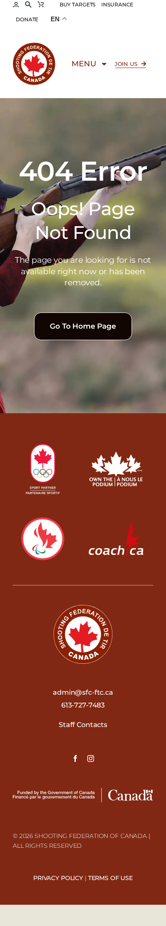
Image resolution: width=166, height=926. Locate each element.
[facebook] (75, 758)
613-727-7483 (83, 705)
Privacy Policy (58, 878)
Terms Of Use (110, 878)
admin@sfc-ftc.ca (83, 692)
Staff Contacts (83, 725)
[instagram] (90, 758)
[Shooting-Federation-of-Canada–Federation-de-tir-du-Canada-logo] (34, 46)
